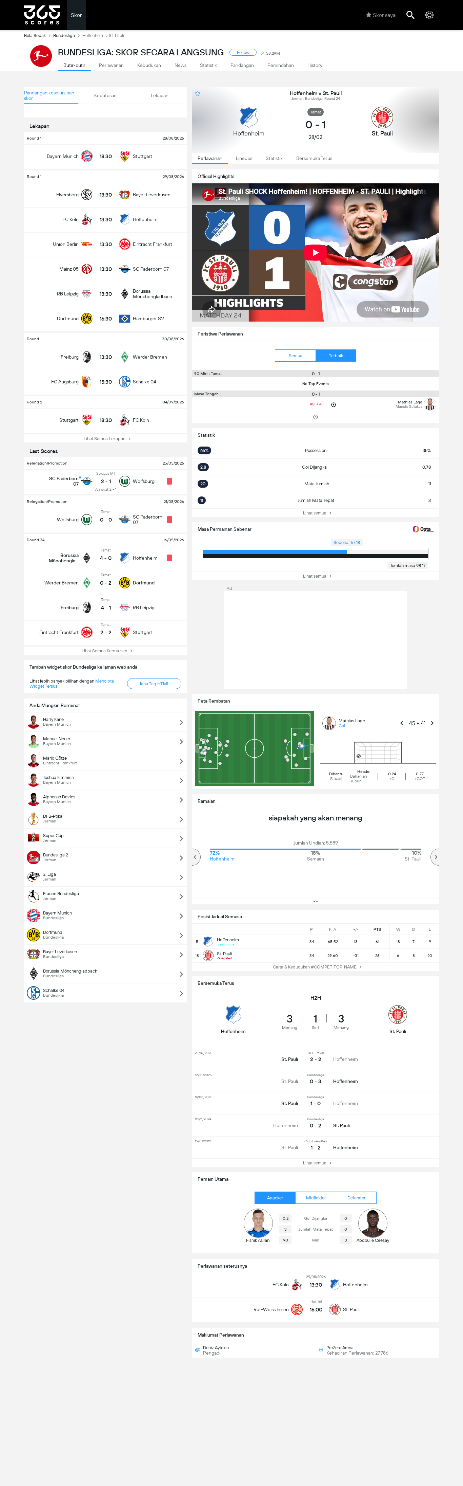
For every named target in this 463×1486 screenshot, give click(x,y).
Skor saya (384, 15)
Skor (76, 15)
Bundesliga (64, 35)
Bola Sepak (35, 35)
